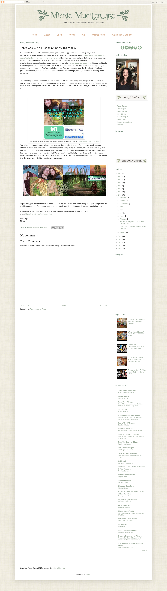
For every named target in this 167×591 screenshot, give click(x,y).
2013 (120, 239)
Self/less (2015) (123, 482)
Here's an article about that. (80, 63)
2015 (120, 195)
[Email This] (52, 227)
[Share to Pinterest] (62, 227)
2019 (120, 183)
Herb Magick (121, 114)
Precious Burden (123, 471)
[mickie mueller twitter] (127, 49)
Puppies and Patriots (124, 444)
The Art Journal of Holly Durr (128, 434)
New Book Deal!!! (123, 398)
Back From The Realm (125, 521)
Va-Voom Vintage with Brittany (129, 415)
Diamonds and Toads (126, 511)
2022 (120, 174)
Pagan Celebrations (124, 122)
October (123, 201)
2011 (120, 245)
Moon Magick (122, 111)
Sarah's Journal (124, 396)
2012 (120, 242)
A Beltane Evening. (124, 507)
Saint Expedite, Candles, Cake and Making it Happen (137, 321)
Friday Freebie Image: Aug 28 (127, 392)
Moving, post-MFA (124, 496)
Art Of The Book (123, 411)
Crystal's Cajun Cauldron (127, 500)
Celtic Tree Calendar (122, 35)
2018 (120, 186)
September (124, 204)
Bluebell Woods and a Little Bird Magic (130, 430)
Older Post (103, 305)
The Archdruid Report (126, 448)
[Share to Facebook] (60, 227)
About (47, 35)
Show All (144, 550)
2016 (120, 192)
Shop (59, 35)
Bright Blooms (122, 476)
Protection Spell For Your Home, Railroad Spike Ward (137, 372)
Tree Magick (121, 109)
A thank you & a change (125, 532)
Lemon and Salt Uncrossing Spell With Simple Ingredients (136, 346)
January (123, 232)
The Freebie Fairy (124, 480)
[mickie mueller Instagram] (135, 49)
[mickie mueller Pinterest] (131, 49)
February (123, 219)
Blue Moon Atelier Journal (127, 519)
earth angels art (124, 505)
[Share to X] (57, 227)
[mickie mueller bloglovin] (140, 49)
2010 (120, 248)
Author (72, 35)
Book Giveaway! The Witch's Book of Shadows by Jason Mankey (137, 359)
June (122, 207)
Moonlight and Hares (125, 429)
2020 (120, 180)
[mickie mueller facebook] (123, 49)
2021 (120, 177)
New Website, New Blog (125, 547)
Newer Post (25, 305)
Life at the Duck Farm (126, 486)
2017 (120, 189)
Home (34, 35)
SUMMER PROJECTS (125, 463)
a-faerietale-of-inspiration (127, 530)
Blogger (88, 574)
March (122, 216)
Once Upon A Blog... (125, 402)
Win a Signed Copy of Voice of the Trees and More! (136, 334)
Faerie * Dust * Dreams (126, 423)
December (123, 198)
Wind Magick (122, 106)
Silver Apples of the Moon (127, 453)
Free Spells (121, 119)
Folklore (120, 125)
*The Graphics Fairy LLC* (127, 390)
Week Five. (121, 526)
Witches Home (98, 35)
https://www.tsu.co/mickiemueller (89, 141)
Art (83, 35)
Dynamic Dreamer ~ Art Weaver (130, 536)
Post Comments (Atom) (38, 309)
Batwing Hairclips (123, 425)
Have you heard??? (124, 501)
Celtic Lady (122, 461)
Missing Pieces (123, 488)
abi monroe (122, 524)
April (121, 213)
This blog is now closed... (126, 450)
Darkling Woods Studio (126, 475)
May (121, 210)
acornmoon (122, 409)
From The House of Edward (128, 442)
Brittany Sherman (58, 568)
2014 (120, 236)
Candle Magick (122, 117)
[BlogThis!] (55, 227)
